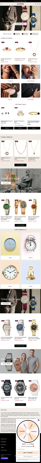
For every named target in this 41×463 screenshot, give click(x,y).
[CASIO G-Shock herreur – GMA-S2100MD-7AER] (34, 388)
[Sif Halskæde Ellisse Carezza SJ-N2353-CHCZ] (34, 148)
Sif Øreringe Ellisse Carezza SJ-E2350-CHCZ (7, 122)
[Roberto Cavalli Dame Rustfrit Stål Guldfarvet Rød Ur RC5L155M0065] (34, 207)
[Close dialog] (39, 420)
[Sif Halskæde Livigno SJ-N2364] (34, 49)
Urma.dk (5, 454)
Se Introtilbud (6, 183)
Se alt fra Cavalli (20, 225)
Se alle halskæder (20, 164)
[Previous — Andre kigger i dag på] (2, 113)
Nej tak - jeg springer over (28, 456)
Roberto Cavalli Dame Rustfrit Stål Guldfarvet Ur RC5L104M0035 (20, 218)
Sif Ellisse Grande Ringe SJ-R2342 (19, 122)
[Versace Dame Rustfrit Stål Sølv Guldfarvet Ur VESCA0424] (7, 328)
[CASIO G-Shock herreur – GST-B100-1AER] (20, 388)
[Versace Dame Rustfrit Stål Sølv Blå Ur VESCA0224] (20, 328)
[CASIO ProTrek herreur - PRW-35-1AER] (7, 388)
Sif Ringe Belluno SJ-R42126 (19, 58)
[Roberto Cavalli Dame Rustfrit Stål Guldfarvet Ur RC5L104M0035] (20, 207)
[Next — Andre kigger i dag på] (39, 113)
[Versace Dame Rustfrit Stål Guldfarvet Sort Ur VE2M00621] (34, 328)
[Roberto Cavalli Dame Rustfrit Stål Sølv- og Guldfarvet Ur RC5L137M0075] (7, 207)
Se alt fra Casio (20, 404)
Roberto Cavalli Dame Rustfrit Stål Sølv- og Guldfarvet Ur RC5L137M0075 (6, 218)
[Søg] (35, 4)
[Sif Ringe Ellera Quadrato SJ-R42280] (7, 49)
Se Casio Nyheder (6, 363)
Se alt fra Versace (20, 345)
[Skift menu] (1, 4)
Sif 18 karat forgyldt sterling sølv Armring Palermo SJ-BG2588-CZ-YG (33, 122)
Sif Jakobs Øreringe (20, 23)
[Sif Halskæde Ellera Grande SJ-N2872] (20, 148)
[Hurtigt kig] (11, 43)
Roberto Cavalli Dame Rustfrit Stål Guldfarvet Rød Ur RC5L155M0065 (33, 218)
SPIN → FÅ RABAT (27, 452)
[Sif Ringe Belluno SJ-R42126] (20, 49)
